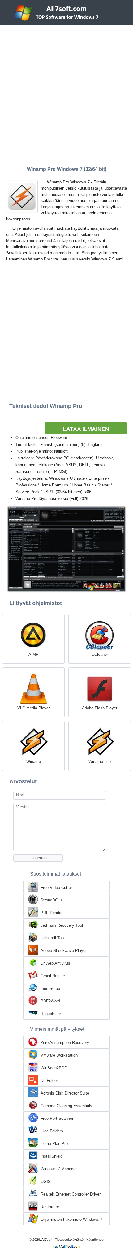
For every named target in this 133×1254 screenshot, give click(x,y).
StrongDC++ (52, 900)
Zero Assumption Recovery (65, 1042)
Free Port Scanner (57, 1118)
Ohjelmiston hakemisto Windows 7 (71, 1219)
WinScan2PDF (54, 1068)
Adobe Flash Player (99, 708)
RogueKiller (51, 1013)
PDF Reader (51, 912)
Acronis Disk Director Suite (65, 1093)
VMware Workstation (59, 1055)
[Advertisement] (66, 94)
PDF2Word (50, 1001)
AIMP (33, 654)
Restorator (50, 1206)
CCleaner (100, 654)
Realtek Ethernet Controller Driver (71, 1194)
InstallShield (51, 1156)
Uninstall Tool (53, 938)
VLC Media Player (33, 708)
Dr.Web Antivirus (55, 963)
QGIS (46, 1181)
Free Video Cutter (56, 887)
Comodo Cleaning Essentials (66, 1105)
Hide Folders (52, 1131)
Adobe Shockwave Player (64, 950)
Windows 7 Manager (59, 1169)
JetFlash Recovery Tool (62, 925)
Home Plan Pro (54, 1143)
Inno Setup (50, 988)
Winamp (33, 761)
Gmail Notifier (53, 976)
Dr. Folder (49, 1080)
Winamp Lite (99, 761)
